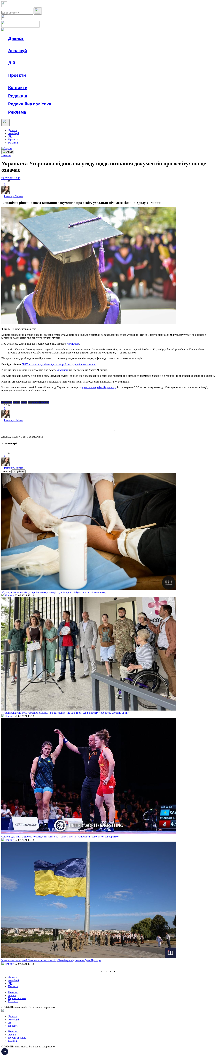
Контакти (17, 87)
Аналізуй (17, 50)
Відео (70, 44)
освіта (16, 402)
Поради (58, 69)
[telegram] (118, 430)
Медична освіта (59, 81)
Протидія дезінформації (105, 81)
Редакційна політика (29, 103)
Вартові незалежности (135, 81)
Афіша (18, 69)
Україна (44, 402)
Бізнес (70, 69)
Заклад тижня (80, 81)
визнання (6, 402)
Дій (11, 62)
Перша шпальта (17, 998)
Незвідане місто (24, 81)
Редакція (17, 95)
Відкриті (42, 81)
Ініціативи (45, 69)
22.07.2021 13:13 (10, 178)
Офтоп (60, 44)
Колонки (56, 56)
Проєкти (17, 75)
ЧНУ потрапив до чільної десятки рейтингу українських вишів (59, 364)
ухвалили (62, 370)
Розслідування (38, 56)
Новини (19, 44)
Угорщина (34, 402)
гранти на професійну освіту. (99, 387)
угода (24, 402)
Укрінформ (72, 343)
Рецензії (30, 69)
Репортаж (47, 44)
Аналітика (21, 56)
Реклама (82, 69)
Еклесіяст (170, 81)
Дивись (16, 38)
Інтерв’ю (33, 44)
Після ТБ (156, 81)
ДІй (10, 136)
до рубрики (18, 471)
